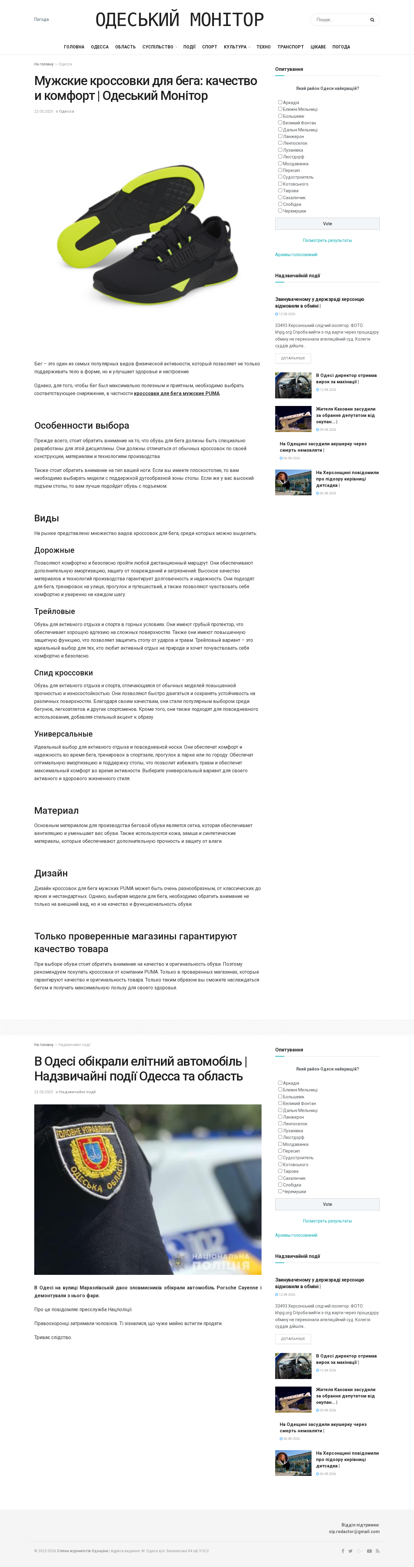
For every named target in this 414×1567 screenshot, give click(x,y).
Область (125, 47)
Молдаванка (296, 163)
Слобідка (292, 204)
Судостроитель (298, 177)
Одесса (100, 47)
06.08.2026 (291, 458)
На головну (44, 64)
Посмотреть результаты (327, 240)
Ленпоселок (295, 143)
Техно (263, 47)
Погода (41, 19)
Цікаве (318, 47)
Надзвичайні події (74, 1045)
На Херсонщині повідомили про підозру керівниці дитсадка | (347, 479)
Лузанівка (293, 150)
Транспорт (290, 47)
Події (189, 47)
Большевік (293, 116)
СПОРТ (209, 47)
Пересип (291, 170)
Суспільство (157, 47)
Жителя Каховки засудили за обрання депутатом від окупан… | (346, 415)
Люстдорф (293, 156)
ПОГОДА (341, 47)
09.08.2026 (327, 430)
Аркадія (291, 102)
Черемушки (294, 211)
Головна (74, 47)
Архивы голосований (296, 254)
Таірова (291, 190)
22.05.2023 (43, 111)
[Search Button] (373, 20)
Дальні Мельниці (300, 129)
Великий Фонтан (299, 122)
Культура (235, 47)
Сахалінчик (294, 197)
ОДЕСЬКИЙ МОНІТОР (179, 20)
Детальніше (293, 358)
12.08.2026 (286, 314)
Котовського (296, 184)
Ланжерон (293, 136)
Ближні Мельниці (300, 109)
